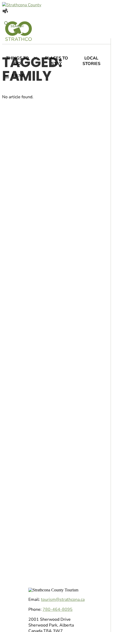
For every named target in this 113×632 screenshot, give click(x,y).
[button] (55, 76)
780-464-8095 (58, 609)
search (16, 26)
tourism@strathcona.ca (63, 599)
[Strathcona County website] (21, 5)
